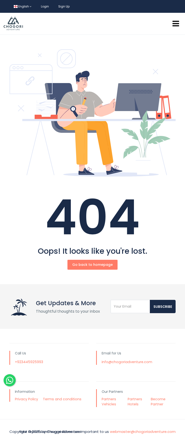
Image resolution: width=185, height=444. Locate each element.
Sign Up (64, 6)
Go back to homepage (92, 264)
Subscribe (162, 306)
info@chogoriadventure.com (127, 361)
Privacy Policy (26, 399)
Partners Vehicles (109, 402)
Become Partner (158, 402)
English (24, 6)
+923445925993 (29, 361)
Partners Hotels (135, 402)
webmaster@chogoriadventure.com (143, 431)
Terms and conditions (62, 399)
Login (45, 6)
